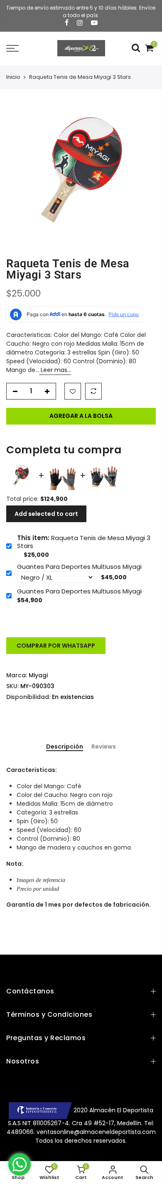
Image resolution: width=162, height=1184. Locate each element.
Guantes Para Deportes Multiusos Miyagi (79, 567)
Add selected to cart (46, 514)
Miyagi (38, 675)
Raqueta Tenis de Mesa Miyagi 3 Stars (83, 542)
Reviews (103, 747)
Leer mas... (55, 370)
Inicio (13, 77)
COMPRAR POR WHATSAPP (56, 645)
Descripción (64, 747)
